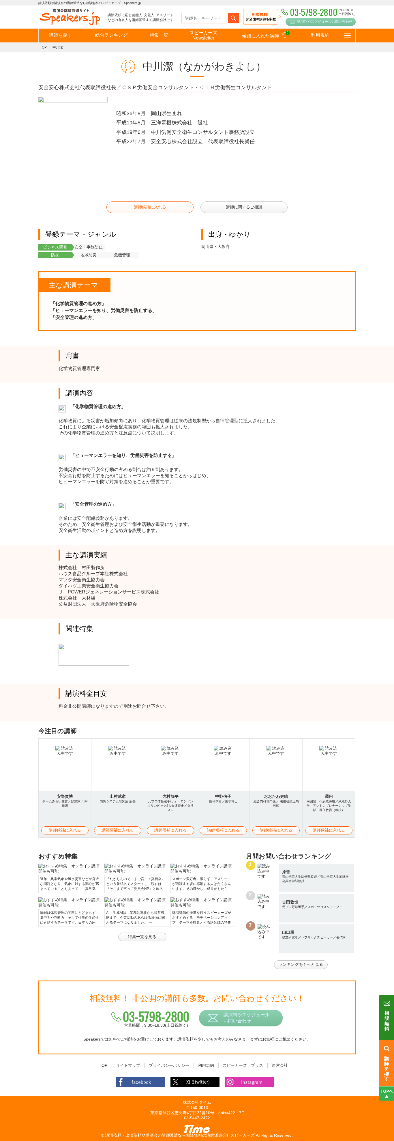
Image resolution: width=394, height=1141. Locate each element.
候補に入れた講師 (265, 34)
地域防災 (88, 255)
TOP (43, 47)
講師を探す (60, 35)
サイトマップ (128, 1065)
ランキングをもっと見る (301, 964)
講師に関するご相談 (244, 207)
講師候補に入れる (150, 207)
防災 (55, 255)
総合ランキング (111, 35)
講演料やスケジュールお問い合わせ (324, 22)
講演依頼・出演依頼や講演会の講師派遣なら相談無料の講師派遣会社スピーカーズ (180, 1135)
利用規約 (320, 35)
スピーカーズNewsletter (203, 35)
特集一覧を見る (142, 936)
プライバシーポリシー (169, 1065)
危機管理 (122, 255)
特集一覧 (159, 35)
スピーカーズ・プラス (243, 1065)
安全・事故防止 (88, 247)
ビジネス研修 (55, 247)
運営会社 (280, 1065)
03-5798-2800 (156, 1016)
